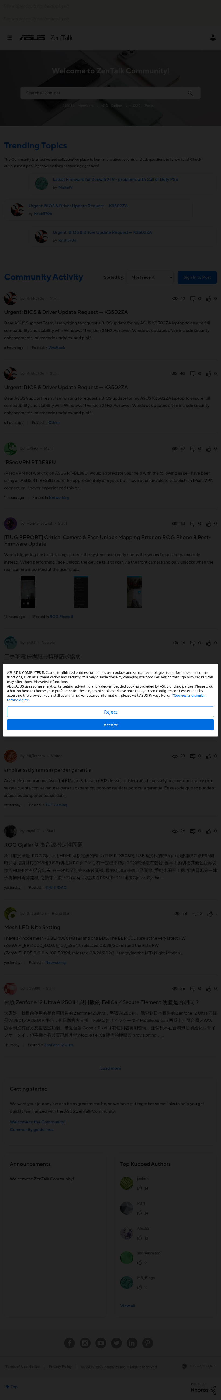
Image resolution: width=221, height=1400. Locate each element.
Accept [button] (110, 724)
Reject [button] (110, 711)
